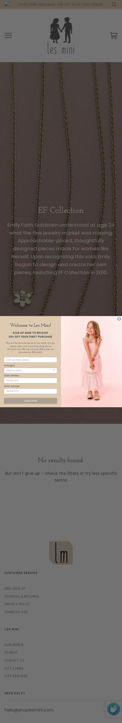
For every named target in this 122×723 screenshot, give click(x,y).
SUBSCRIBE (30, 400)
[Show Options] (54, 370)
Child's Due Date (12, 386)
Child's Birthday (11, 375)
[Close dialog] (119, 318)
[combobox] (29, 370)
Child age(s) (9, 365)
